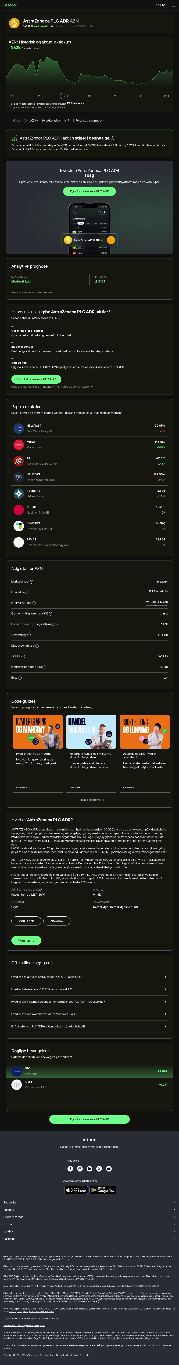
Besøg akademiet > (92, 800)
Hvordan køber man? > (56, 120)
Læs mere (21, 787)
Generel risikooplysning (14, 1325)
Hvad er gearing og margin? (34, 753)
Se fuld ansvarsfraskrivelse (41, 1311)
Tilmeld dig (13, 104)
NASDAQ (57, 921)
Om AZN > (31, 120)
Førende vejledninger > (90, 120)
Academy (86, 386)
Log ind (160, 5)
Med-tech (26, 921)
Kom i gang (26, 940)
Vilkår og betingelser (18, 1311)
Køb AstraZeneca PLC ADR (89, 191)
